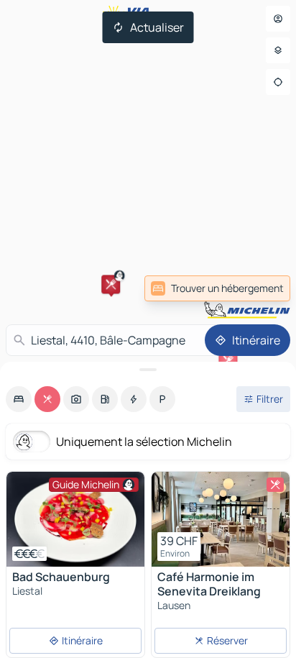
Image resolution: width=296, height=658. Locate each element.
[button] (110, 284)
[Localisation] (278, 82)
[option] (19, 399)
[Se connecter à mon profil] (278, 19)
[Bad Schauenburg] (75, 519)
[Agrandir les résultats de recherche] (148, 370)
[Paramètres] (278, 50)
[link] (258, 288)
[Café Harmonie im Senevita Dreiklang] (221, 519)
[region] (75, 519)
